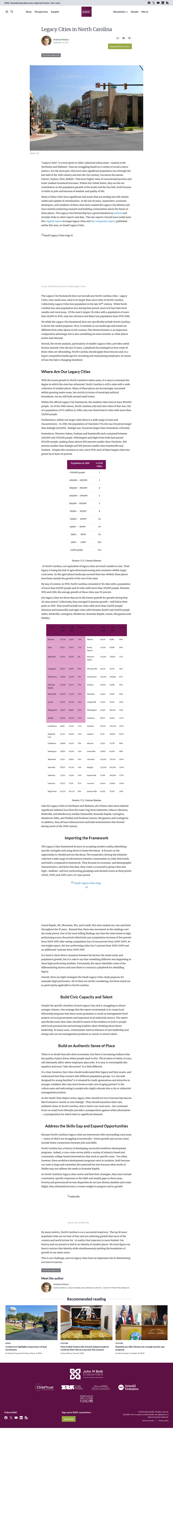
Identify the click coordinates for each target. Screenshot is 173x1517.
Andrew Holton (61, 39)
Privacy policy (164, 1421)
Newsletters (119, 11)
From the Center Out (51, 55)
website (118, 213)
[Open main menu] (6, 11)
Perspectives (41, 11)
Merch (144, 11)
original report (53, 221)
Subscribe (69, 1419)
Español (55, 11)
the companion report (103, 221)
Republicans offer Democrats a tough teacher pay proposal (140, 1348)
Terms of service (148, 1421)
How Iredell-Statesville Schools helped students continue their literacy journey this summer (85, 1348)
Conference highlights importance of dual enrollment (26, 1348)
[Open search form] (11, 11)
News (29, 11)
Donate (134, 11)
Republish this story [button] (120, 46)
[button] (123, 38)
